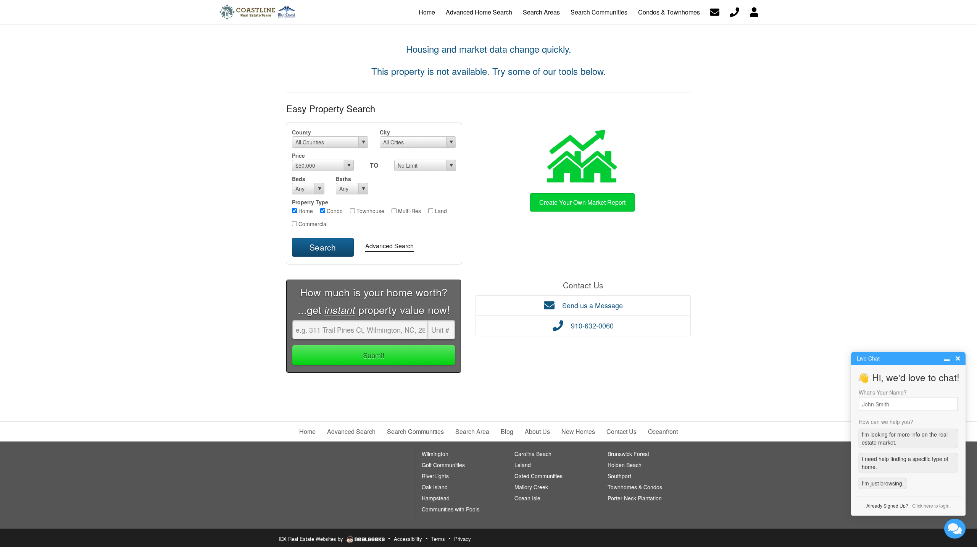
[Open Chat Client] (955, 529)
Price (298, 155)
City (385, 132)
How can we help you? (886, 421)
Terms (438, 538)
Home (305, 211)
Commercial (312, 224)
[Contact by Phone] (734, 11)
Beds (298, 179)
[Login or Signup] (754, 11)
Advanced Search (389, 245)
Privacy (462, 538)
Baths (343, 179)
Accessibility (408, 538)
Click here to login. (931, 505)
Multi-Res (409, 211)
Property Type (310, 202)
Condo (334, 211)
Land (440, 211)
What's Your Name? (883, 392)
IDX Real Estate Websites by (312, 538)
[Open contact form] (714, 11)
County (301, 132)
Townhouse (369, 211)
